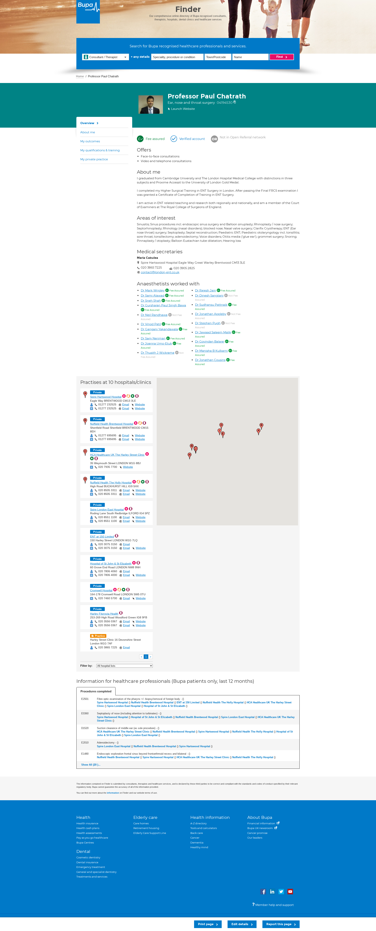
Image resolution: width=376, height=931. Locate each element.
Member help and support (274, 905)
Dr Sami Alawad (152, 295)
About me (87, 132)
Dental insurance (87, 862)
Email (125, 404)
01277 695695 (107, 435)
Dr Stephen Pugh (208, 323)
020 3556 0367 (107, 621)
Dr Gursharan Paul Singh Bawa (163, 305)
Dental (83, 851)
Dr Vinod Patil (151, 324)
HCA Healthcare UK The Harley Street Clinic (117, 454)
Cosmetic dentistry (88, 857)
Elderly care (145, 817)
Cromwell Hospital (101, 590)
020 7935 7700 (107, 466)
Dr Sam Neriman (153, 338)
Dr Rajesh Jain (205, 290)
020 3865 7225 (107, 647)
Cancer (194, 837)
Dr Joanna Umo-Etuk (156, 343)
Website (140, 404)
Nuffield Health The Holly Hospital (111, 482)
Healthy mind (199, 847)
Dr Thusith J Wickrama (157, 353)
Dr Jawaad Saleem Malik (213, 332)
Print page (206, 924)
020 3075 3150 (107, 544)
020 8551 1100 (107, 517)
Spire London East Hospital (107, 509)
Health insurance (87, 823)
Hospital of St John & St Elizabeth (110, 563)
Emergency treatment (90, 867)
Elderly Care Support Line (149, 832)
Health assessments (89, 832)
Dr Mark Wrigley (152, 290)
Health (83, 817)
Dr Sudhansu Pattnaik (211, 305)
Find (280, 57)
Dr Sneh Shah (151, 300)
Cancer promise (257, 832)
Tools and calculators (203, 828)
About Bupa (259, 817)
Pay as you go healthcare (92, 837)
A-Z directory (198, 823)
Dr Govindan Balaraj (209, 341)
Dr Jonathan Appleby (210, 314)
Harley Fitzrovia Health (104, 613)
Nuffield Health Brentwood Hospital (111, 423)
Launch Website (183, 109)
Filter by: (86, 665)
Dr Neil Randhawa (154, 315)
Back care (196, 832)
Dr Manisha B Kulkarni (211, 351)
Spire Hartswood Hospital (105, 396)
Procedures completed (95, 691)
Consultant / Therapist (103, 57)
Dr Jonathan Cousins (210, 360)
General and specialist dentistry (96, 871)
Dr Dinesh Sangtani (209, 295)
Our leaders (254, 837)
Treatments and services (91, 876)
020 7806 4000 (107, 574)
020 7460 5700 (107, 598)
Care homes (141, 823)
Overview (87, 123)
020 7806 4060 (107, 571)
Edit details (240, 924)
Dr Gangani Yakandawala (159, 329)
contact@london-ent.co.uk (160, 272)
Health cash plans (87, 828)
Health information (210, 817)
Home (80, 76)
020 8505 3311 (107, 490)
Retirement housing (146, 828)
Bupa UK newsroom (260, 828)
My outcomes (90, 141)
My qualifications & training (100, 150)
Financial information (261, 823)
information (113, 793)
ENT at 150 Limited (102, 536)
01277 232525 (107, 404)
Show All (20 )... (90, 764)
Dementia (196, 842)
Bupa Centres (85, 842)
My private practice (94, 159)
